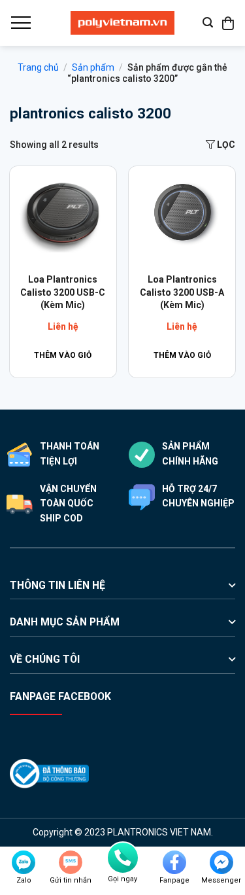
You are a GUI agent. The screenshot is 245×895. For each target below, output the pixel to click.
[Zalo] (23, 862)
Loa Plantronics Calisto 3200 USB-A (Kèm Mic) (182, 292)
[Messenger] (221, 862)
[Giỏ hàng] (228, 23)
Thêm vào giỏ (62, 355)
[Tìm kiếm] (208, 22)
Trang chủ (38, 67)
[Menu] (20, 23)
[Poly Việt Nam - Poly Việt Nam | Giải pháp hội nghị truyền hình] (123, 23)
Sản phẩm (93, 67)
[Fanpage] (174, 862)
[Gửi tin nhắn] (70, 862)
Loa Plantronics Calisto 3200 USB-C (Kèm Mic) (62, 292)
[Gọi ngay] (122, 857)
